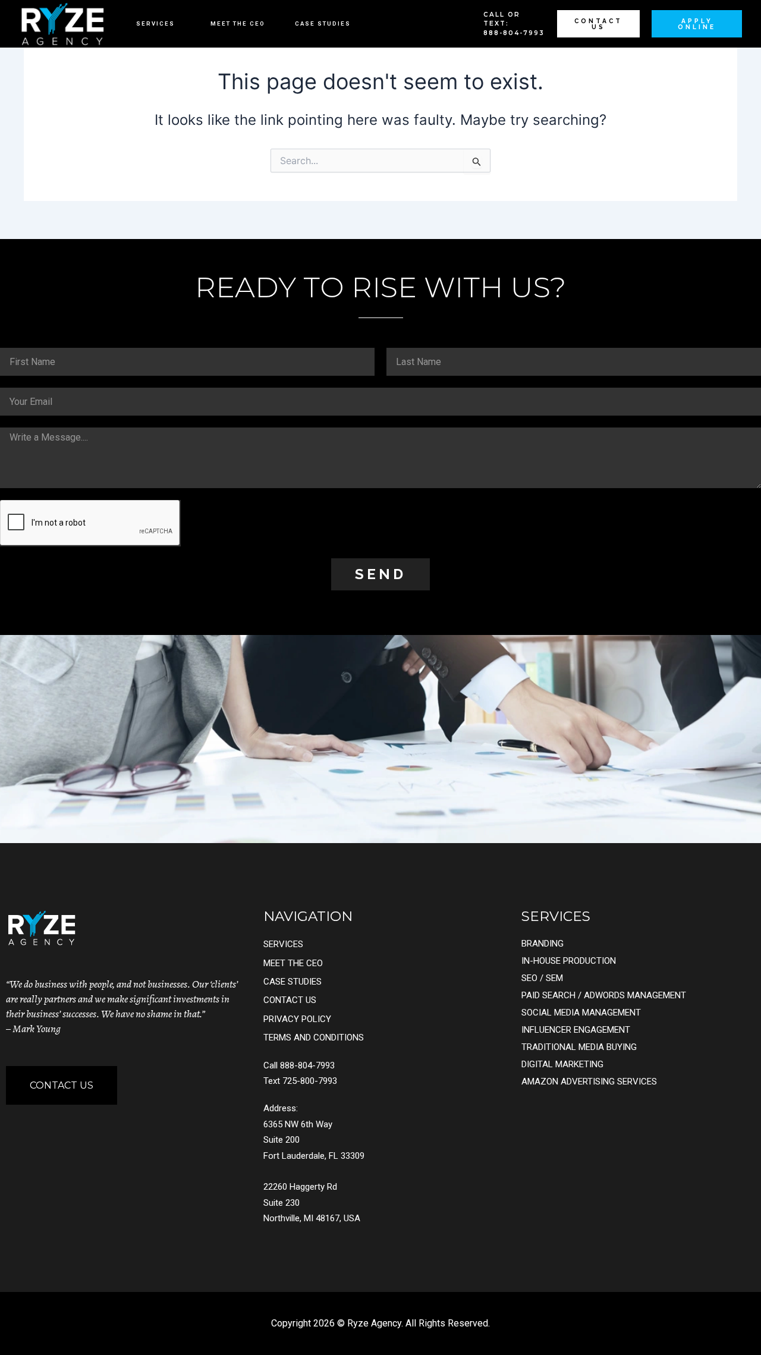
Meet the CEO (237, 23)
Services (155, 23)
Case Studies (323, 23)
